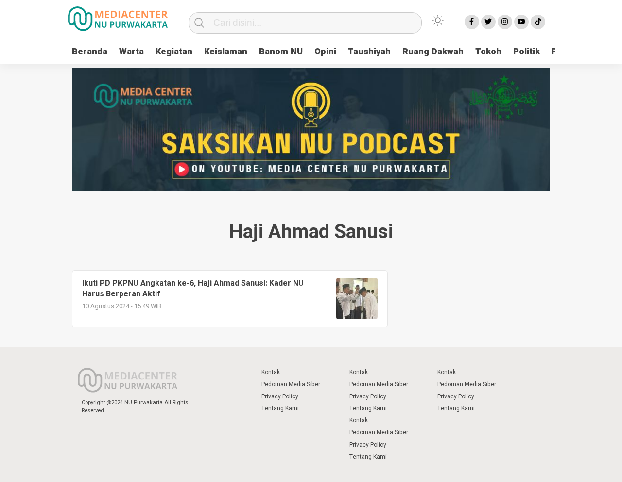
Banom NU (281, 51)
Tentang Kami (280, 408)
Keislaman (225, 51)
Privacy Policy (279, 396)
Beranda (89, 51)
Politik (526, 51)
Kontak (270, 372)
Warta (131, 51)
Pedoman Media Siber (290, 384)
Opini (325, 51)
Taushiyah (369, 51)
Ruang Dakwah (433, 51)
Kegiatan (174, 51)
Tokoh (488, 51)
